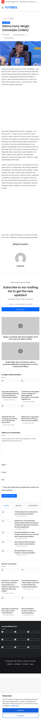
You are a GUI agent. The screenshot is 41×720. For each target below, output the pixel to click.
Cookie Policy (14, 705)
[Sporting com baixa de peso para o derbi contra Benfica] (7, 544)
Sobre (32, 664)
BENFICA (10, 664)
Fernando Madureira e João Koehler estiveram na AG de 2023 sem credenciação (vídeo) (10, 394)
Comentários (33, 505)
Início (5, 18)
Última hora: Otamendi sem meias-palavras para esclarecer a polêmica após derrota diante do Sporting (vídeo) (26, 524)
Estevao (20, 266)
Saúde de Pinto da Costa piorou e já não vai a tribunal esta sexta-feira (9, 419)
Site (3, 479)
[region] (20, 706)
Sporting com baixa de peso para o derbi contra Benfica (25, 543)
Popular (6, 505)
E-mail (4, 472)
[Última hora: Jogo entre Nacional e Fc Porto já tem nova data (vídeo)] (30, 410)
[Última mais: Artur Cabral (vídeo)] (7, 649)
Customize (20, 716)
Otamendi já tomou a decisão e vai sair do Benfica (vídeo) (26, 513)
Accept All (20, 710)
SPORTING (17, 664)
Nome (4, 465)
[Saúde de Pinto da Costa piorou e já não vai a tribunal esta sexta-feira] (11, 410)
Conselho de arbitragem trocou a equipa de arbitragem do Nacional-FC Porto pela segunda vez (30, 395)
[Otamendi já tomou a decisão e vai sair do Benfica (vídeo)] (7, 514)
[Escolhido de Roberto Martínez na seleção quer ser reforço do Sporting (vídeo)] (33, 642)
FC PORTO (11, 18)
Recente (19, 505)
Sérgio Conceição (21, 244)
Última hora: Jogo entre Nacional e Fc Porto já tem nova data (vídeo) (30, 419)
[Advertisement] (20, 108)
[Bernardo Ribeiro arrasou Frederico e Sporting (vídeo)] (7, 553)
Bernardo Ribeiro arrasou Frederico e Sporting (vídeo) (25, 552)
